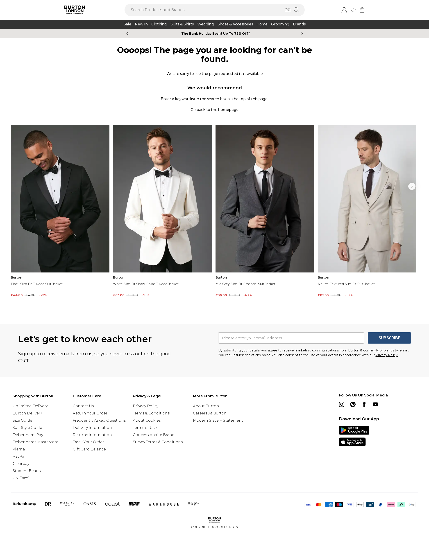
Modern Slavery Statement (218, 420)
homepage (228, 110)
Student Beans (27, 471)
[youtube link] (375, 404)
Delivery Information (92, 427)
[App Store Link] (354, 436)
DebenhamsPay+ (29, 435)
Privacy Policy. (387, 355)
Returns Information (92, 435)
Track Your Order (88, 442)
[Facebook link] (364, 404)
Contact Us (83, 406)
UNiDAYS (21, 478)
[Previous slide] (127, 33)
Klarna (19, 449)
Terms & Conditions (151, 413)
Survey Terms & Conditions (158, 442)
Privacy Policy (145, 406)
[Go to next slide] (411, 186)
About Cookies (147, 420)
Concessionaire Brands (154, 435)
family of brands (381, 350)
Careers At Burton (210, 413)
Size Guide (22, 420)
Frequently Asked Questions (99, 420)
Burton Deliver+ (27, 413)
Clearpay (21, 463)
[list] (214, 217)
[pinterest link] (353, 404)
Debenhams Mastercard (36, 442)
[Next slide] (302, 33)
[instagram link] (341, 404)
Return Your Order (90, 413)
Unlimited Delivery (30, 406)
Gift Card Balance (89, 449)
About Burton (206, 406)
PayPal (19, 456)
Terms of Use (145, 427)
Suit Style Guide (27, 427)
